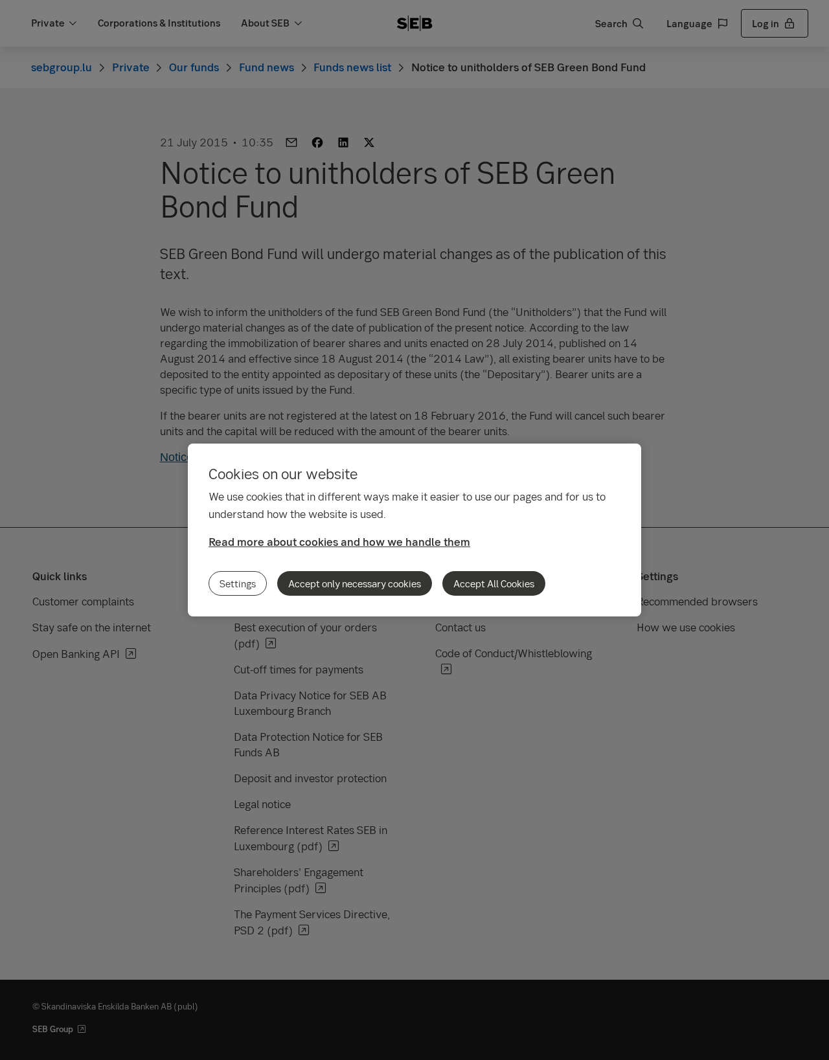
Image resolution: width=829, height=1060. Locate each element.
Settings (238, 583)
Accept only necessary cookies (354, 583)
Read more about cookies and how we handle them (339, 541)
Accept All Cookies (493, 583)
